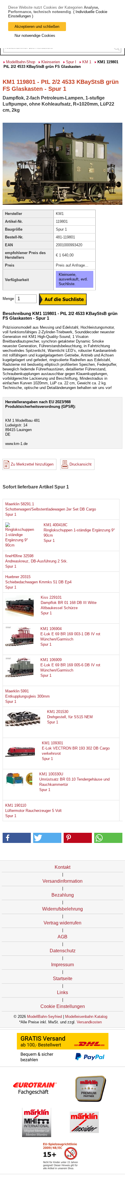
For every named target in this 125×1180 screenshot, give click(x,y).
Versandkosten (89, 1022)
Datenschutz (63, 950)
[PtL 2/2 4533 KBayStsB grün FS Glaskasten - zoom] (63, 204)
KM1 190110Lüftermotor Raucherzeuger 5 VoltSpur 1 (33, 810)
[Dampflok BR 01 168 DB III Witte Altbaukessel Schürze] (22, 615)
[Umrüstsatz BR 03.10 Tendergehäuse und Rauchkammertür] (22, 785)
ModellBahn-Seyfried (44, 1016)
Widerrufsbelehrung (62, 908)
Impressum (62, 964)
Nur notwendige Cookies (35, 35)
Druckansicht (80, 464)
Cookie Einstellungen (62, 1006)
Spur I (71, 62)
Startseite (62, 978)
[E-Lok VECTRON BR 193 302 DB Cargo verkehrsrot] (22, 759)
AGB (62, 936)
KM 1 (86, 62)
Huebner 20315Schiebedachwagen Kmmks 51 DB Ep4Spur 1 (38, 582)
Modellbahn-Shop (20, 62)
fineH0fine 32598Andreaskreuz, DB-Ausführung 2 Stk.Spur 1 (36, 561)
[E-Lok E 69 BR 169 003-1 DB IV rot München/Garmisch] (22, 645)
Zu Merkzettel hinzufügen (32, 464)
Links (62, 992)
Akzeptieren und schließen (37, 26)
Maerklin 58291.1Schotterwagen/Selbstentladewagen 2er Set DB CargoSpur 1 (50, 509)
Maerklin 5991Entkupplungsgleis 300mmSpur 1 (27, 696)
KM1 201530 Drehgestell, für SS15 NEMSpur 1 (70, 717)
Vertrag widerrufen (62, 922)
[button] (17, 838)
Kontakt (62, 867)
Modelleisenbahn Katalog (86, 1016)
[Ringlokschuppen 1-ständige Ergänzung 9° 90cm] (21, 545)
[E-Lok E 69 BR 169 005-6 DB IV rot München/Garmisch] (22, 676)
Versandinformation (62, 881)
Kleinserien (50, 62)
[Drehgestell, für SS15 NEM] (22, 725)
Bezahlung (62, 895)
